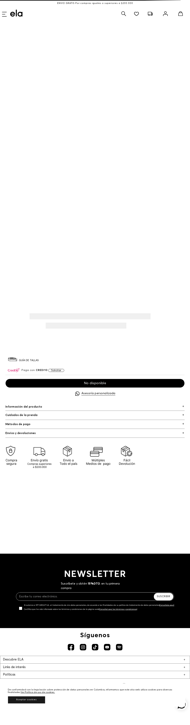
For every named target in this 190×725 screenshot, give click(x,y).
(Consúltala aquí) (166, 605)
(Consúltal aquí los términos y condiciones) (118, 609)
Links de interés (14, 667)
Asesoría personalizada (98, 393)
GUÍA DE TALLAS (29, 360)
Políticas (9, 674)
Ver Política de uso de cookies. (38, 692)
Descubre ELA (13, 659)
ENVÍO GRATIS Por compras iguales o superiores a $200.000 (95, 3)
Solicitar (56, 370)
